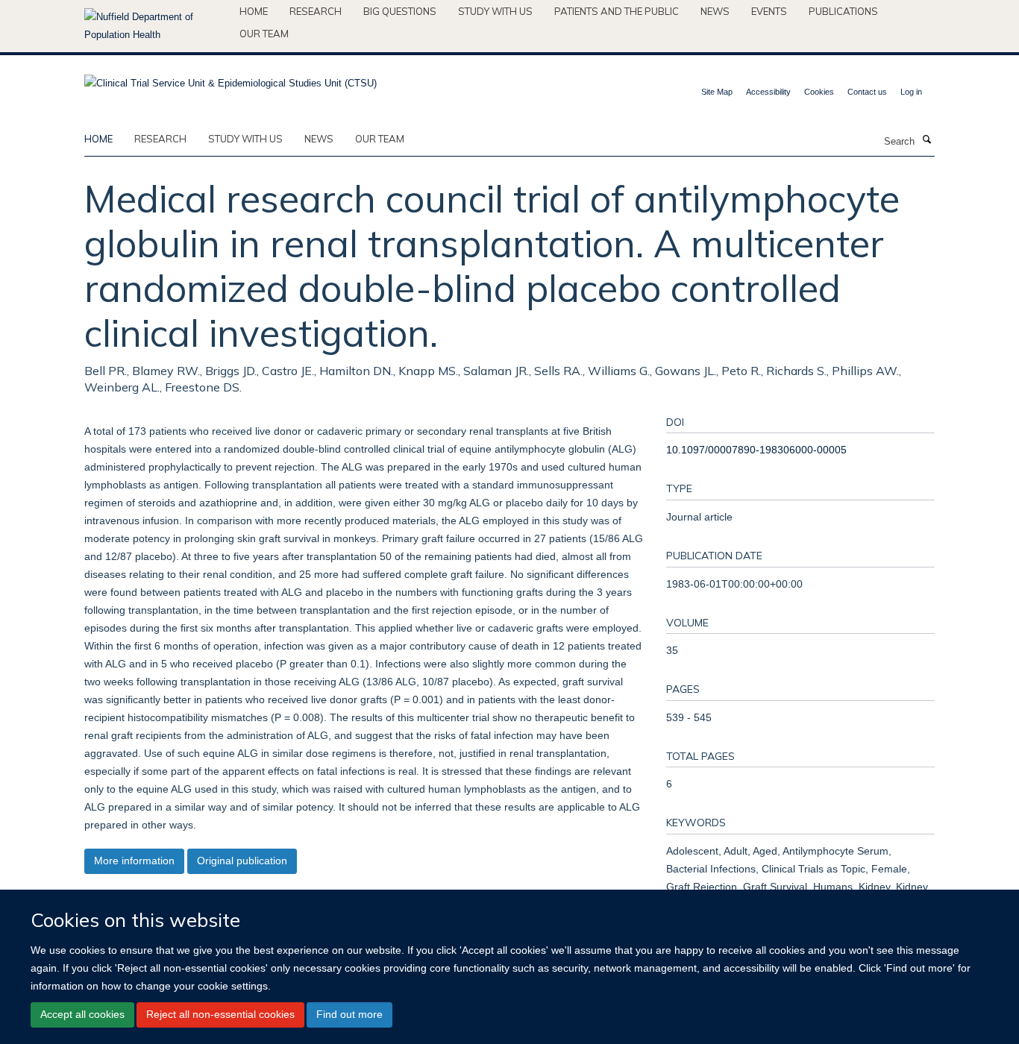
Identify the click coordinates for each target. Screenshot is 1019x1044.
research (160, 139)
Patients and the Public (616, 11)
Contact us (867, 91)
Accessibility (768, 91)
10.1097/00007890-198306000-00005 (756, 450)
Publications (843, 11)
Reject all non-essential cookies (220, 1014)
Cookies (819, 91)
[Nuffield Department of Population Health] (156, 26)
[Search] (926, 140)
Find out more (349, 1014)
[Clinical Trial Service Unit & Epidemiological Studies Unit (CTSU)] (230, 78)
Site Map (717, 91)
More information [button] (134, 861)
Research (315, 11)
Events (769, 11)
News (715, 11)
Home (253, 11)
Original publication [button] (242, 861)
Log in (911, 91)
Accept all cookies (82, 1014)
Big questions (399, 11)
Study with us (495, 11)
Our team (264, 34)
